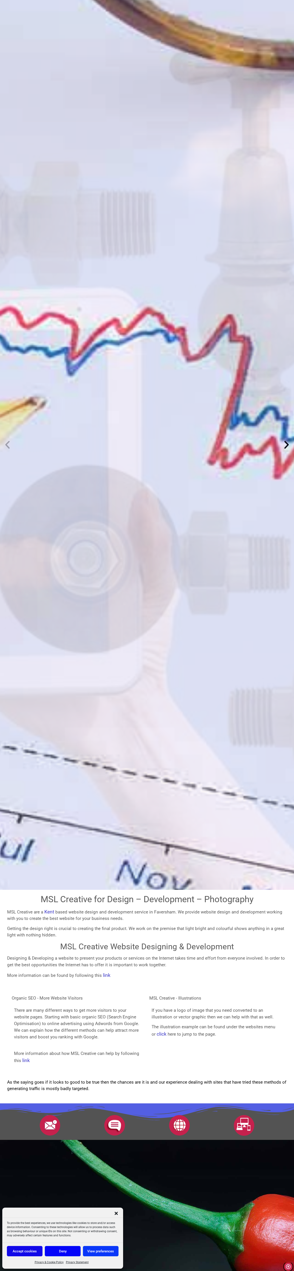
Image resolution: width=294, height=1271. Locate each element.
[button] (116, 1213)
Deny (63, 1251)
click (162, 1034)
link (106, 975)
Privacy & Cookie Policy (49, 1262)
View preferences (100, 1251)
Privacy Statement (77, 1262)
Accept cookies (25, 1251)
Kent (49, 912)
